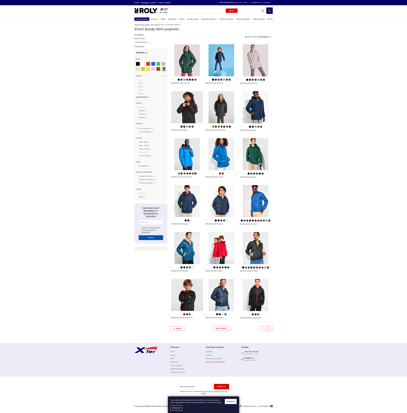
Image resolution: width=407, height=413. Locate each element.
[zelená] (158, 64)
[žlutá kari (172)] (267, 220)
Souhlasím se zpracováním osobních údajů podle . (150, 230)
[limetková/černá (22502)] (227, 127)
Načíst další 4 (221, 328)
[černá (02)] (181, 127)
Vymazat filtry (139, 46)
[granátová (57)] (256, 220)
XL (141, 94)
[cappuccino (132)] (227, 220)
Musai (142, 193)
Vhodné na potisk (147, 176)
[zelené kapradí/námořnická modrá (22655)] (218, 127)
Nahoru (179, 328)
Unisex (142, 107)
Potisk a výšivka (164, 3)
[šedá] (163, 64)
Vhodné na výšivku (147, 179)
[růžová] (153, 69)
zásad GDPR (145, 232)
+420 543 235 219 (226, 2)
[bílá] (143, 64)
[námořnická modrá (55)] (190, 80)
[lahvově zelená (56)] (193, 80)
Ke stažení (174, 362)
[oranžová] (143, 69)
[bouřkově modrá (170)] (264, 220)
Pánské (142, 111)
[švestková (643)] (269, 220)
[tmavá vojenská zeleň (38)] (190, 127)
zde (219, 402)
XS (141, 80)
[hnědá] (158, 69)
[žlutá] (148, 69)
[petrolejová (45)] (224, 220)
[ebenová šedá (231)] (247, 220)
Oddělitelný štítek (146, 183)
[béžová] (138, 69)
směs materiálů (146, 132)
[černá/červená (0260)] (184, 314)
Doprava (209, 355)
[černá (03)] (179, 80)
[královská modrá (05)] (181, 80)
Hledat (231, 11)
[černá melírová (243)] (250, 220)
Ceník (136, 3)
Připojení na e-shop (177, 372)
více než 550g (145, 156)
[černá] (138, 64)
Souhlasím (230, 401)
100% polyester (146, 128)
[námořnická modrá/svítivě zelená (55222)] (190, 314)
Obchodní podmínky (213, 359)
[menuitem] (141, 19)
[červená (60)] (195, 80)
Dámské (143, 114)
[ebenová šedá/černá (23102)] (230, 127)
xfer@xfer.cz (256, 2)
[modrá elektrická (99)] (221, 220)
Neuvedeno (144, 152)
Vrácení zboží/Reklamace (215, 362)
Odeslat (151, 237)
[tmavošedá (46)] (187, 80)
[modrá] (153, 64)
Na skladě (141, 52)
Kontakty (209, 352)
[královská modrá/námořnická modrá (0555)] (216, 127)
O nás (172, 352)
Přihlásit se (221, 387)
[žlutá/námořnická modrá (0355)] (213, 127)
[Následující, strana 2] (264, 328)
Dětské (142, 117)
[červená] (148, 64)
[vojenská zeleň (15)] (244, 220)
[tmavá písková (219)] (184, 80)
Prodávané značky (177, 369)
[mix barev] (163, 69)
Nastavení (176, 408)
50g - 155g (143, 142)
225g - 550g (144, 149)
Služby (172, 355)
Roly (142, 197)
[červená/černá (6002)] (224, 127)
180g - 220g (144, 145)
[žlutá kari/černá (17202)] (221, 127)
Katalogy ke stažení (149, 3)
